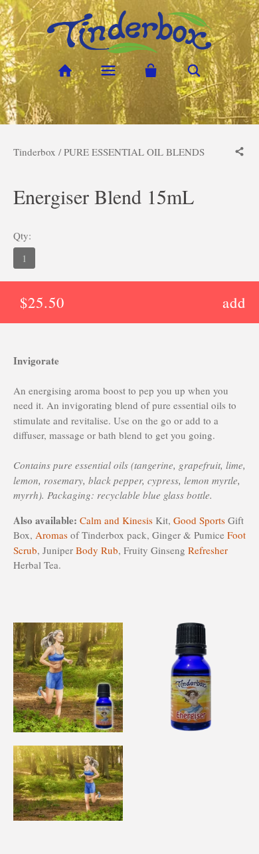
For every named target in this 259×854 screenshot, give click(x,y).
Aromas (51, 534)
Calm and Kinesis (116, 520)
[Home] (64, 71)
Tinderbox (34, 151)
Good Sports (199, 520)
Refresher (208, 550)
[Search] (194, 71)
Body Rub (97, 550)
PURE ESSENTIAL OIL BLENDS (134, 151)
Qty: (22, 235)
